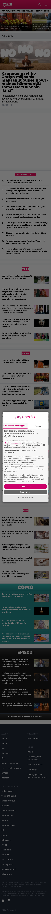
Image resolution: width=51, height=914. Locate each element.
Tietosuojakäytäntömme (25, 497)
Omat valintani (25, 492)
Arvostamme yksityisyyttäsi (15, 425)
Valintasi (38, 426)
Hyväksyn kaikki (25, 486)
